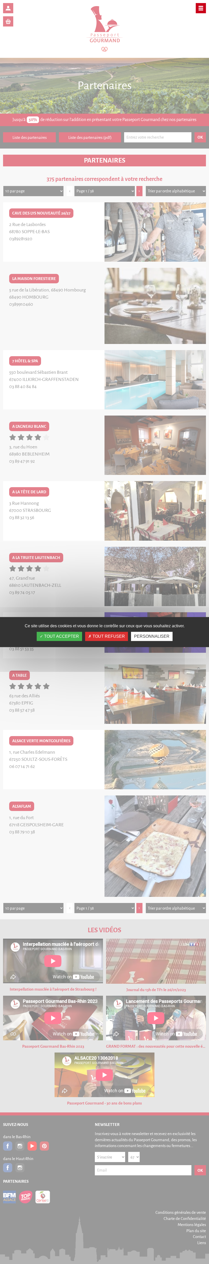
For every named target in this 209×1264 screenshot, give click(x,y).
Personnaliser (151, 636)
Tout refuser (108, 636)
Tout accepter (61, 636)
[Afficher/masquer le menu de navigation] (201, 8)
